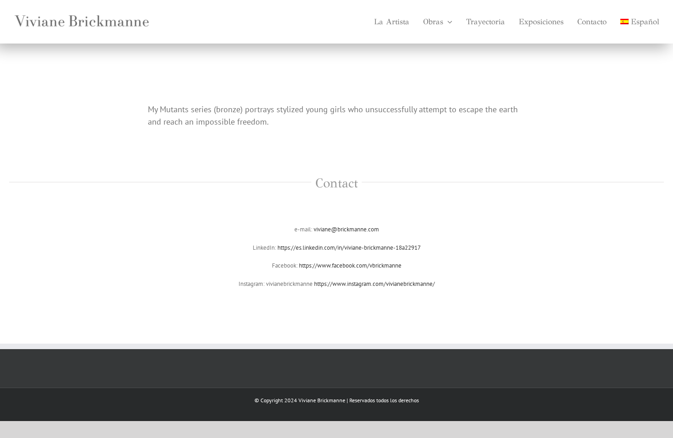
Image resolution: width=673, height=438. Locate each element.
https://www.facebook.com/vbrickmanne (350, 265)
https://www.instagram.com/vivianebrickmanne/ (374, 284)
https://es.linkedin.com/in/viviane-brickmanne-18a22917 (349, 248)
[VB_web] (82, 11)
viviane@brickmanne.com (345, 229)
